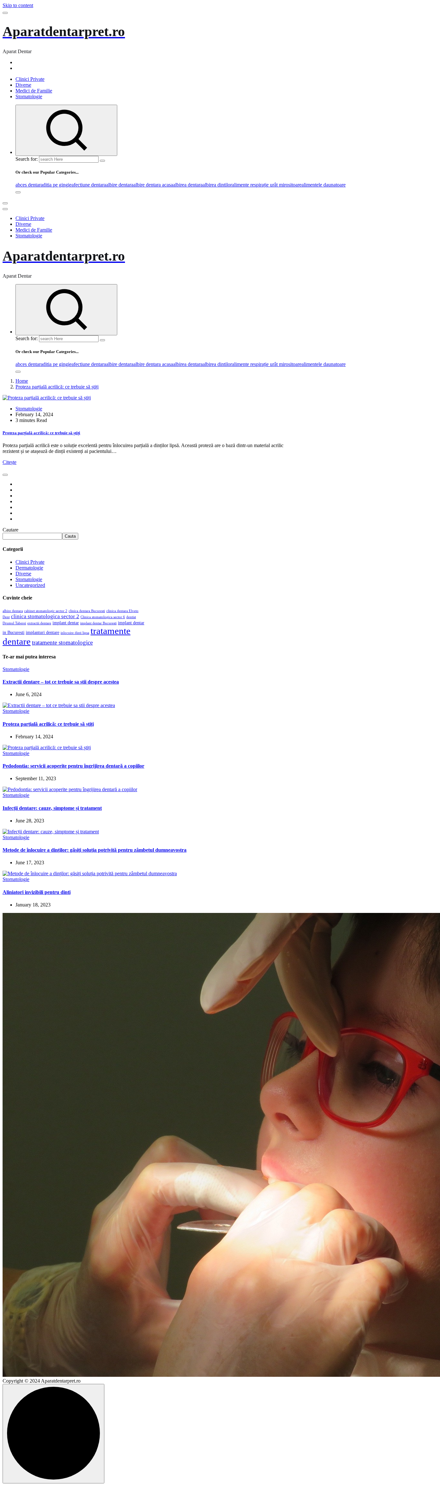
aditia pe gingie (56, 184)
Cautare (10, 529)
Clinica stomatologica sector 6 (103, 617)
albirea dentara (188, 184)
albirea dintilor (217, 184)
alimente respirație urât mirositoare (266, 184)
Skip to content (18, 5)
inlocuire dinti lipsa (75, 633)
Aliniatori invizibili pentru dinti (37, 892)
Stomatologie (28, 96)
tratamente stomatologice (62, 642)
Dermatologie (29, 567)
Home (21, 381)
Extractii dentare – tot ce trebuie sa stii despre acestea (61, 682)
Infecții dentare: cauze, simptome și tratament (52, 808)
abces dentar (28, 184)
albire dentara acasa (153, 184)
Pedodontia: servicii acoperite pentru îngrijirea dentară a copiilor (73, 766)
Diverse (23, 85)
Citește (9, 462)
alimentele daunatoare (323, 184)
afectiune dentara (89, 184)
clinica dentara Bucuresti (87, 611)
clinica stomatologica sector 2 (45, 616)
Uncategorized (30, 585)
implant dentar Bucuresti (98, 623)
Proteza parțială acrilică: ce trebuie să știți (57, 386)
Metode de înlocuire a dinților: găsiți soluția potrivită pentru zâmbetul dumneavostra (95, 850)
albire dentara (119, 184)
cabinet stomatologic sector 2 (45, 611)
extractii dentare (39, 623)
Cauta (70, 536)
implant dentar (66, 622)
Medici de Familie (33, 90)
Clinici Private (29, 79)
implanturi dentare (42, 632)
